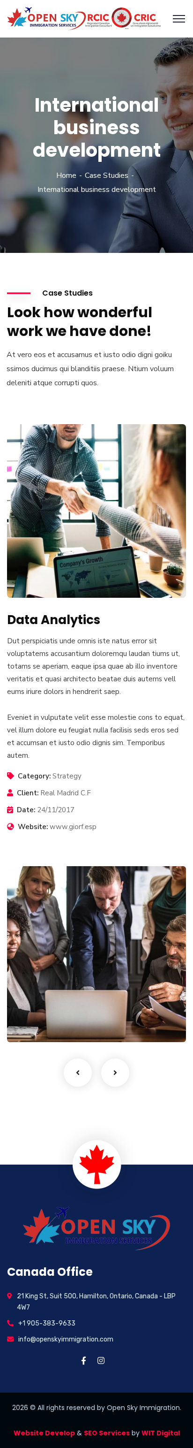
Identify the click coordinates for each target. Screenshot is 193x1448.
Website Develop (44, 1433)
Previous (78, 1073)
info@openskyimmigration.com (65, 1339)
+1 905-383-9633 (46, 1323)
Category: (34, 776)
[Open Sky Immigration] (84, 18)
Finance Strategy (59, 1008)
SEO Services (107, 1433)
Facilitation (41, 1023)
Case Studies (106, 175)
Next (115, 1073)
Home (66, 175)
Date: (26, 810)
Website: (33, 826)
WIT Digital (160, 1433)
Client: (27, 793)
